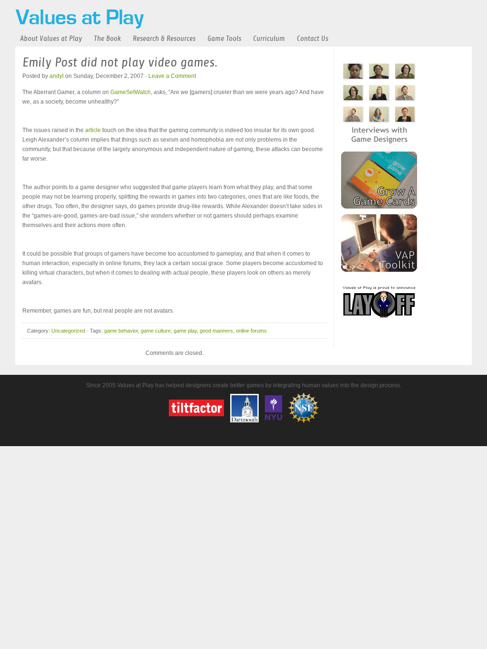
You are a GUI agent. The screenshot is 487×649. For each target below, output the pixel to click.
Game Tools (224, 38)
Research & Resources (164, 38)
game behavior (121, 331)
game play (185, 331)
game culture (156, 331)
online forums (251, 331)
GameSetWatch (130, 92)
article (93, 130)
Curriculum (269, 38)
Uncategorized (68, 331)
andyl (56, 76)
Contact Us (312, 38)
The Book (107, 38)
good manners (216, 331)
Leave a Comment (172, 76)
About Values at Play (51, 38)
